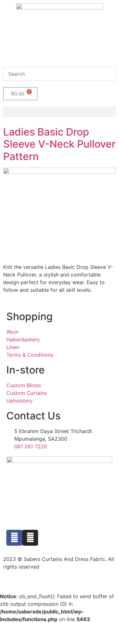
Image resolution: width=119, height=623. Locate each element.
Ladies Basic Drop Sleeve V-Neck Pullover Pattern (59, 144)
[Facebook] (14, 538)
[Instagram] (30, 538)
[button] (59, 112)
